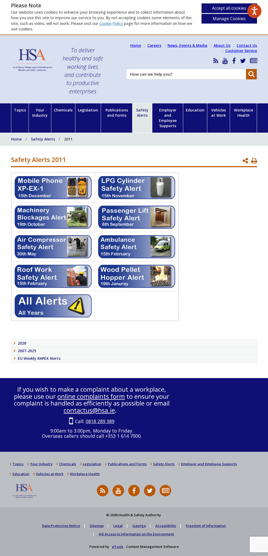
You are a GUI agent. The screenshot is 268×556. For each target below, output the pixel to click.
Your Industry (40, 113)
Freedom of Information (206, 525)
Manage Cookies (229, 18)
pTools (117, 546)
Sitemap (97, 525)
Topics (20, 110)
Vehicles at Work (218, 113)
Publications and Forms (116, 113)
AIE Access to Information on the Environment (136, 534)
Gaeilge (139, 525)
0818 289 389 (100, 421)
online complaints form (91, 396)
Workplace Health (243, 113)
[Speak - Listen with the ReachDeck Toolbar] (254, 11)
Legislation (88, 110)
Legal (118, 525)
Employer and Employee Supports (168, 118)
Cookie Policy (111, 23)
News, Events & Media (187, 45)
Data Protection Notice (61, 525)
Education (195, 110)
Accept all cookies (229, 8)
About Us (222, 45)
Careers (154, 45)
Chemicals (63, 110)
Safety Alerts (142, 113)
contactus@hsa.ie (89, 410)
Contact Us (247, 45)
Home (135, 45)
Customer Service (241, 50)
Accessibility (165, 525)
